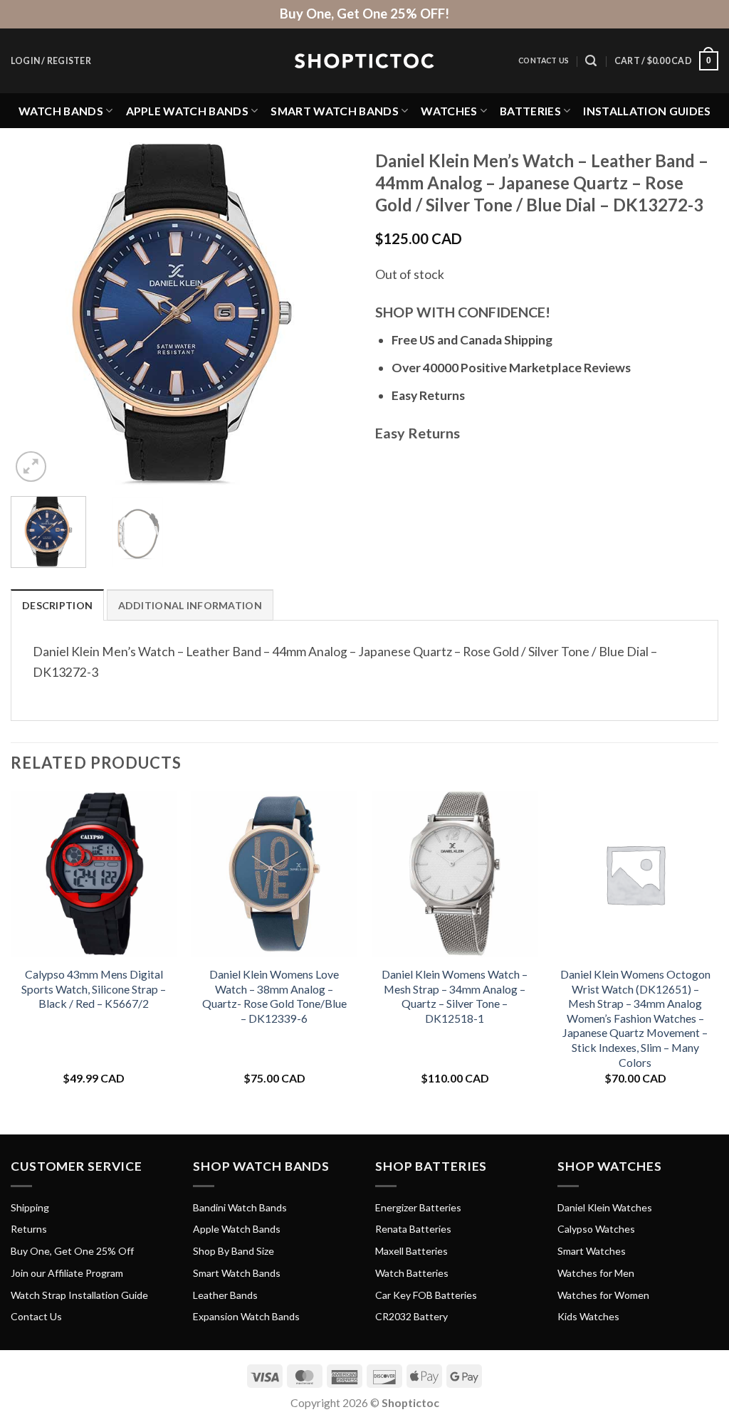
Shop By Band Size (233, 1251)
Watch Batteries (412, 1273)
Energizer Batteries (418, 1207)
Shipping (30, 1207)
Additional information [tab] (190, 605)
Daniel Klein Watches (604, 1207)
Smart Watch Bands (334, 110)
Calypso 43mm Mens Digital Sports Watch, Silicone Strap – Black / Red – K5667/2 (93, 988)
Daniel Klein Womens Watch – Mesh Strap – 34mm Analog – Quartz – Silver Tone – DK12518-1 (455, 996)
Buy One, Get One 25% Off (72, 1251)
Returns (29, 1229)
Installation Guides (646, 110)
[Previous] (35, 314)
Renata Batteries (413, 1229)
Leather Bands (225, 1295)
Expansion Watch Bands (246, 1316)
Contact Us (543, 60)
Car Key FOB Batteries (426, 1295)
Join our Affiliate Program (67, 1273)
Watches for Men (595, 1273)
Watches (449, 110)
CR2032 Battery (411, 1316)
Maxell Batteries (411, 1251)
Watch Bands (61, 110)
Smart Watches (591, 1251)
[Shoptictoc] (364, 61)
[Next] (329, 314)
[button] (51, 61)
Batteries (530, 110)
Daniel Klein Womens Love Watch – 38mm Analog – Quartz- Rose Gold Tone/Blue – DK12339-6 (274, 996)
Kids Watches (588, 1316)
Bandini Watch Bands (240, 1207)
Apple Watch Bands (187, 110)
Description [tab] (57, 605)
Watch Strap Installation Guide (79, 1295)
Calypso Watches (596, 1229)
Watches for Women (603, 1295)
